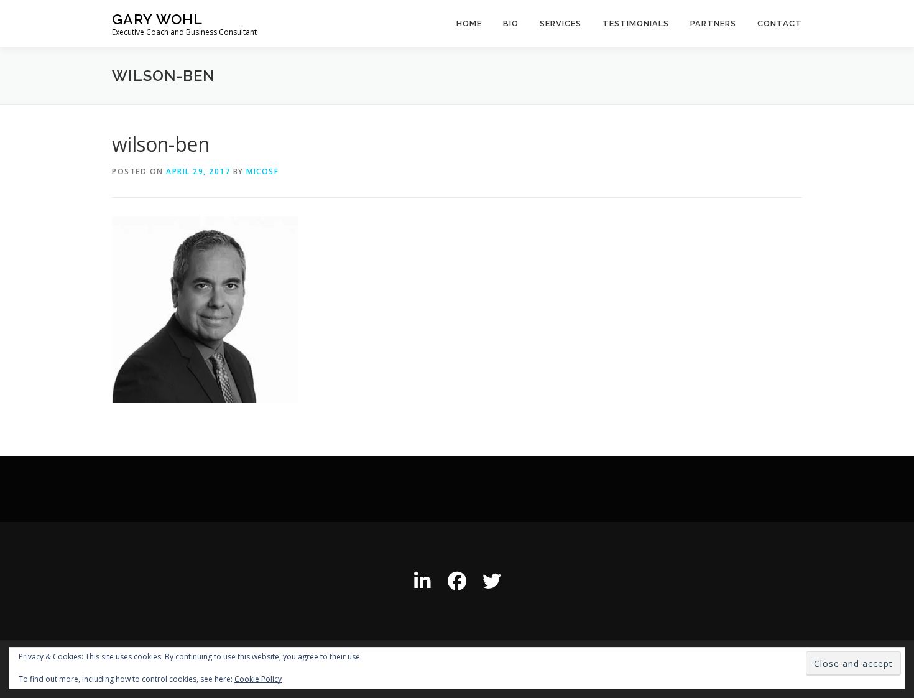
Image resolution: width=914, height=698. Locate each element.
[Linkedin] (422, 581)
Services (560, 23)
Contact (779, 23)
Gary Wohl (157, 19)
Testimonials (635, 23)
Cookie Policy (258, 679)
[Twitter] (491, 581)
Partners (713, 23)
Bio (511, 23)
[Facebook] (457, 581)
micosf (262, 171)
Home (469, 23)
